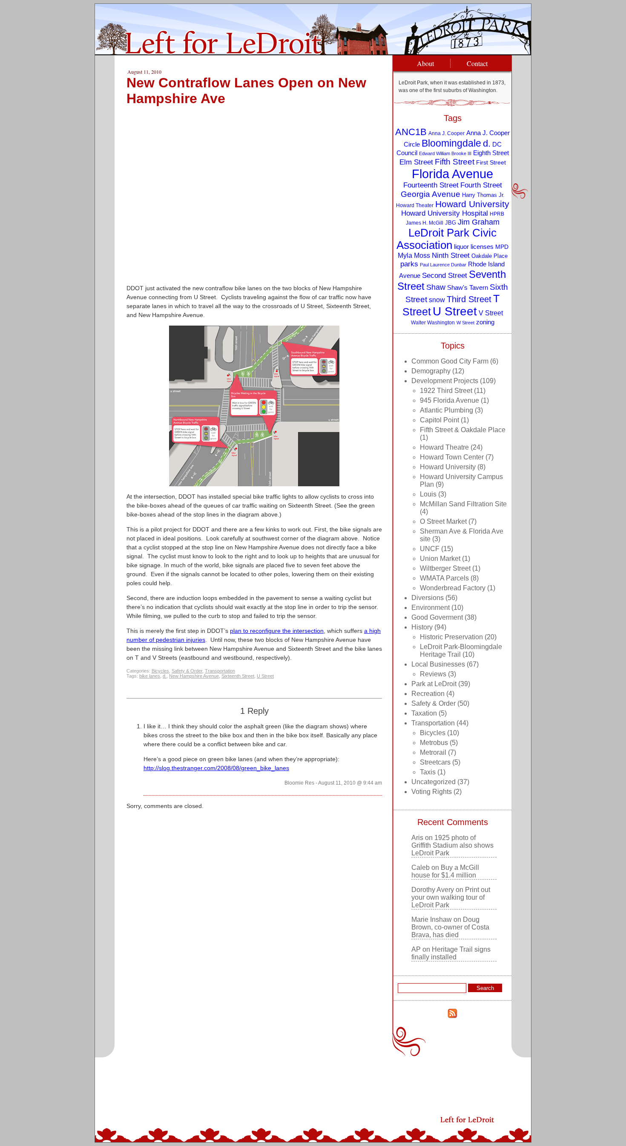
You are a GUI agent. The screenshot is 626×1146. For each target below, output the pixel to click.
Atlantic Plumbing (446, 410)
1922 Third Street (446, 390)
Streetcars (435, 762)
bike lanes (149, 675)
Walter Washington (433, 322)
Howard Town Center (452, 457)
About (425, 63)
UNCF (429, 548)
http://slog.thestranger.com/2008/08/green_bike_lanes (216, 768)
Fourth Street (481, 185)
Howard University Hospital (444, 213)
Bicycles (160, 670)
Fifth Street (454, 161)
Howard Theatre (444, 447)
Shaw (435, 287)
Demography (431, 371)
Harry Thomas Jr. (483, 195)
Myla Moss (414, 255)
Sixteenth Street (237, 675)
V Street (491, 313)
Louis (428, 494)
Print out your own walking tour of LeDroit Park (450, 897)
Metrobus (434, 742)
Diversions (427, 597)
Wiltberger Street (445, 568)
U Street (265, 675)
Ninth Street (451, 255)
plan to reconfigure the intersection (277, 630)
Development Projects (444, 380)
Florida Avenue (452, 174)
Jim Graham (479, 222)
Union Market (440, 558)
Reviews (433, 674)
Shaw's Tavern (467, 287)
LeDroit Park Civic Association (446, 239)
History (422, 627)
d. (165, 675)
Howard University (472, 204)
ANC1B (411, 132)
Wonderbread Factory (452, 588)
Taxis (428, 772)
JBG (450, 222)
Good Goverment (437, 617)
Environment (430, 607)
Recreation (428, 693)
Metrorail (433, 752)
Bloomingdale (451, 143)
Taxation (424, 713)
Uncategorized (433, 781)
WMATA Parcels (444, 578)
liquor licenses (474, 246)
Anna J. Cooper (446, 133)
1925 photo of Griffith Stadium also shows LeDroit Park (452, 845)
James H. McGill (424, 222)
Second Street (444, 275)
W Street (465, 322)
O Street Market (443, 521)
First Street (491, 162)
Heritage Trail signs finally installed (451, 953)
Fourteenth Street (431, 185)
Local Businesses (438, 664)
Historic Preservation (451, 637)
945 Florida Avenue (449, 400)
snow (437, 299)
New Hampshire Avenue (194, 675)
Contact (477, 63)
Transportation (220, 670)
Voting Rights (431, 791)
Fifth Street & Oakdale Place (462, 429)
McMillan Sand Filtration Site (463, 504)
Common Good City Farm (449, 361)
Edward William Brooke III (445, 153)
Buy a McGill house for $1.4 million (445, 871)
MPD (501, 247)
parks (409, 264)
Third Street (469, 299)
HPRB (497, 213)
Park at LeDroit (434, 683)
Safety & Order (187, 670)
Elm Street (416, 162)
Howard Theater (415, 205)
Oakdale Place (489, 256)
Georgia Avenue (430, 194)
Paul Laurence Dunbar (443, 264)
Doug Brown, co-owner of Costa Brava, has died (450, 927)
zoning (485, 322)
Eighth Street (491, 152)
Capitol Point (439, 420)
